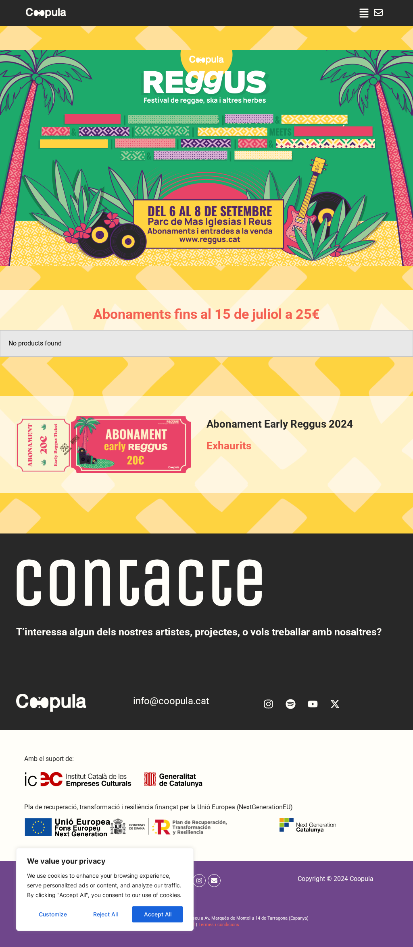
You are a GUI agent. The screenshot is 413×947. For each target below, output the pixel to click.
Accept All (157, 914)
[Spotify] (291, 704)
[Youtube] (313, 704)
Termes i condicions (218, 924)
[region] (105, 889)
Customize (53, 914)
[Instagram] (269, 704)
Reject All (105, 914)
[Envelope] (214, 880)
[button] (364, 13)
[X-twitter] (335, 704)
